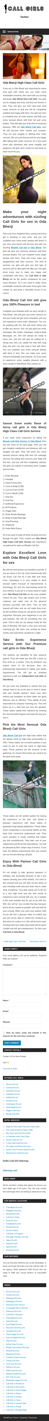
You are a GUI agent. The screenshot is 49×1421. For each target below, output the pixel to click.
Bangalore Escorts (13, 1210)
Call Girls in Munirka (14, 1314)
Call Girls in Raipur (13, 1393)
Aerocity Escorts (13, 1292)
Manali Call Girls (12, 1114)
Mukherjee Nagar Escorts (16, 1380)
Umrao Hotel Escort (14, 1140)
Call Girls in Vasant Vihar (16, 1403)
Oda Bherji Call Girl (12, 735)
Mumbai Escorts (13, 1214)
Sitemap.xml (10, 1170)
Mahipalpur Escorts (14, 1301)
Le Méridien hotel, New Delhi (17, 1136)
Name (6, 1000)
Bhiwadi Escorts (12, 1351)
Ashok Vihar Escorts (14, 1344)
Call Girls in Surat (13, 1400)
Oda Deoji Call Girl (37, 941)
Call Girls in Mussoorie (15, 1387)
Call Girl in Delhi (12, 1217)
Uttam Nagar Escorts (14, 1334)
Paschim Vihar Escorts (15, 1328)
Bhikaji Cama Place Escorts (17, 1347)
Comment (8, 965)
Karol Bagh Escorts (14, 1324)
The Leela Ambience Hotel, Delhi (19, 1130)
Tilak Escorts (11, 1341)
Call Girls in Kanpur (14, 1397)
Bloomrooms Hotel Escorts (17, 1153)
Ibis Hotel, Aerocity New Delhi (18, 1133)
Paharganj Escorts (13, 1298)
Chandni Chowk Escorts (16, 1357)
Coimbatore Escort (13, 1104)
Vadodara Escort (13, 1094)
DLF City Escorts (13, 1377)
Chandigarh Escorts (14, 1207)
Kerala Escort (11, 1101)
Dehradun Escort (13, 1091)
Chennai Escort (12, 1088)
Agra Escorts (11, 1247)
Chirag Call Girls (12, 1361)
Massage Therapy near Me (17, 1237)
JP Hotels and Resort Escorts (18, 1146)
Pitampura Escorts (13, 1311)
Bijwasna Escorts (13, 1354)
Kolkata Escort (12, 1097)
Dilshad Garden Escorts (16, 1374)
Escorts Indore (12, 1230)
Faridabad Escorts (13, 1224)
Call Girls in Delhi (10, 1069)
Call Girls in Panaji (13, 1406)
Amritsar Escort (12, 1250)
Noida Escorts (12, 1243)
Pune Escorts (11, 1220)
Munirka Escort (12, 1227)
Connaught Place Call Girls (17, 1308)
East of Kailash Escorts (15, 1337)
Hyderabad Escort (13, 1107)
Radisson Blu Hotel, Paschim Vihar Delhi (22, 1127)
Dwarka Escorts (12, 1295)
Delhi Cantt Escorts (14, 1370)
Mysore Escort (12, 1084)
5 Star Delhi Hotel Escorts (16, 1143)
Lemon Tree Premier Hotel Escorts (20, 1149)
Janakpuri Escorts (13, 1331)
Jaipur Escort (11, 1240)
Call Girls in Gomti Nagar (16, 1390)
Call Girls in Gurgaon (14, 1234)
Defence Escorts (13, 1367)
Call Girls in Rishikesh (15, 1384)
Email (6, 1011)
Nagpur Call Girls (13, 1110)
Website (6, 1022)
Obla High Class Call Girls (15, 941)
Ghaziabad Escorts (14, 1318)
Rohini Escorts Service (15, 1305)
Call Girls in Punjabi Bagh (16, 1410)
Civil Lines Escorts (13, 1364)
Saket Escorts (12, 1321)
